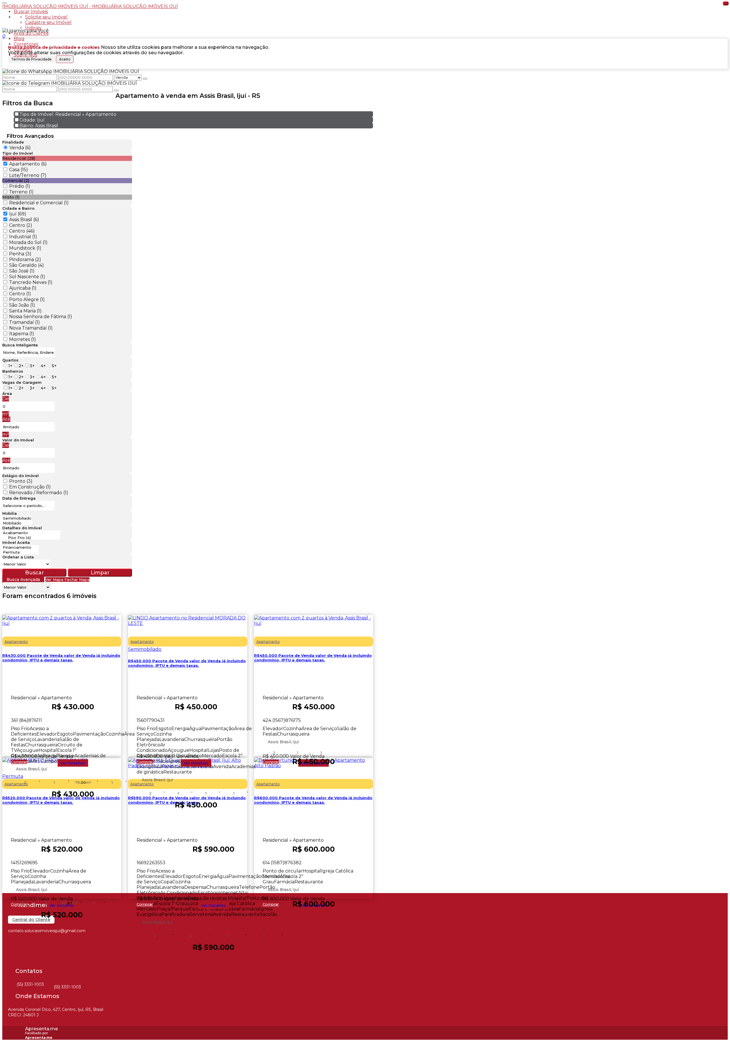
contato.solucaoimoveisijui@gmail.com (47, 930)
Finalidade (13, 142)
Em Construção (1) (30, 487)
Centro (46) (22, 231)
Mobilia (9, 513)
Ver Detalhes (72, 763)
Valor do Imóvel (18, 440)
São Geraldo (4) (26, 265)
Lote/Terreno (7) (27, 175)
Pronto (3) (21, 481)
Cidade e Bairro (18, 208)
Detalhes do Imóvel (22, 528)
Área (7, 393)
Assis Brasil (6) (24, 219)
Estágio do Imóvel (20, 475)
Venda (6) (20, 147)
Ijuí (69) (17, 214)
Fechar (726, 3)
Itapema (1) (21, 333)
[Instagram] (13, 953)
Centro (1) (20, 293)
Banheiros (12, 371)
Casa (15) (18, 169)
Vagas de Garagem (22, 382)
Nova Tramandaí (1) (31, 328)
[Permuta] (20, 552)
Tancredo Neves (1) (30, 282)
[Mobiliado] (17, 523)
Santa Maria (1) (25, 311)
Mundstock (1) (25, 248)
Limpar (100, 573)
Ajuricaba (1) (22, 288)
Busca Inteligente (20, 345)
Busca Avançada (23, 579)
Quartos (10, 360)
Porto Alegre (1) (27, 299)
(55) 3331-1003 (30, 984)
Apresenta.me (41, 1028)
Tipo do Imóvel (17, 153)
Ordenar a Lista (18, 557)
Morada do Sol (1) (28, 242)
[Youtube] (13, 963)
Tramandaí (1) (24, 322)
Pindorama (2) (25, 259)
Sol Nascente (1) (27, 276)
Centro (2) (20, 225)
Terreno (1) (21, 192)
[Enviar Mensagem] (116, 90)
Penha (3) (20, 254)
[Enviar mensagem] (145, 79)
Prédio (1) (19, 186)
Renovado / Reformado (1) (38, 492)
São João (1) (22, 305)
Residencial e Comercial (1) (39, 202)
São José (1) (22, 271)
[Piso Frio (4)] (31, 537)
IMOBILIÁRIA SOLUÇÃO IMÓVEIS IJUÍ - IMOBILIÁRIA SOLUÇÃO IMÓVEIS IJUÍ (90, 6)
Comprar (19, 762)
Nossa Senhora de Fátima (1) (40, 316)
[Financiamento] (20, 547)
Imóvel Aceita (16, 542)
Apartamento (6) (28, 164)
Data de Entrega (19, 498)
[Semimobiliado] (17, 518)
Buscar (34, 573)
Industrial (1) (23, 236)
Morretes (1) (22, 339)
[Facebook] (13, 943)
